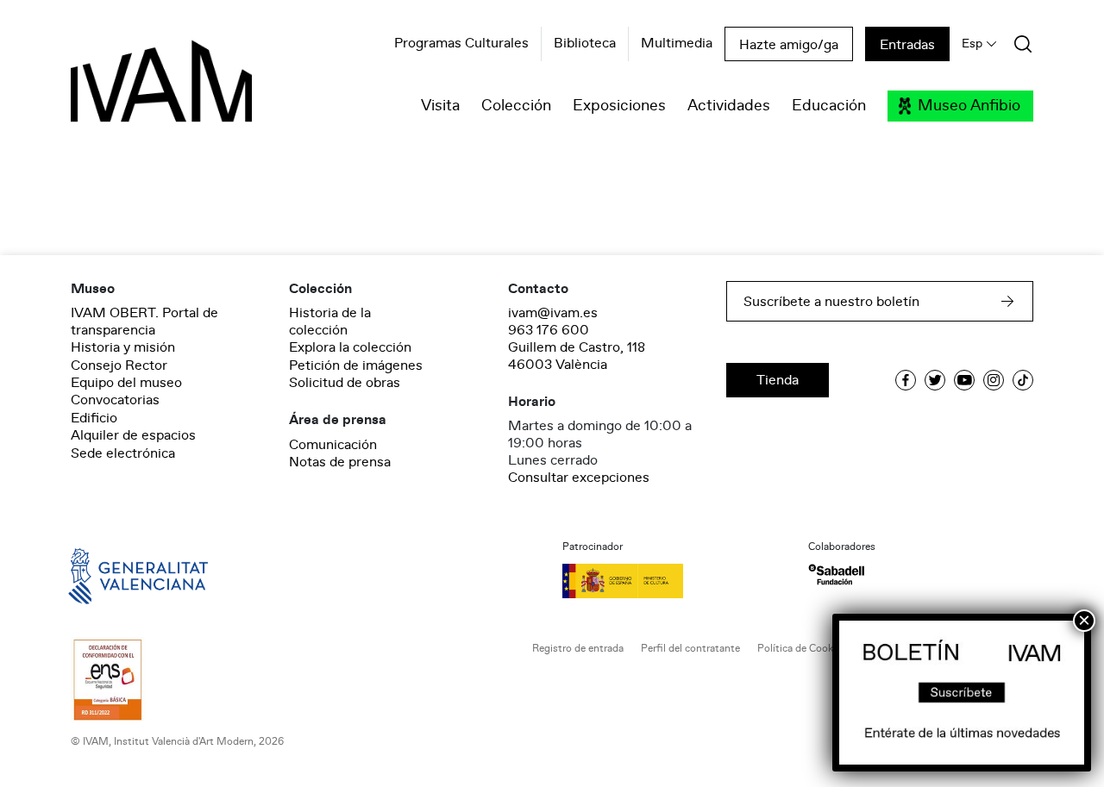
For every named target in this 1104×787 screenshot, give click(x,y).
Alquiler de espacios (133, 435)
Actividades (728, 106)
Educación (829, 106)
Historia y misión (123, 347)
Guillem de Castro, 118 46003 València (576, 356)
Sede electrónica (123, 453)
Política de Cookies (801, 648)
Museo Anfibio (969, 106)
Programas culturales (461, 44)
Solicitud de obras (344, 382)
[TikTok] (1023, 380)
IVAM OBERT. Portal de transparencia (144, 321)
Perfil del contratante (690, 648)
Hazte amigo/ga (788, 44)
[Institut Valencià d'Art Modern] (131, 90)
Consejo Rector (119, 365)
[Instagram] (993, 380)
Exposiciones (619, 106)
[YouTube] (964, 380)
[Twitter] (935, 380)
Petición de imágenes (356, 365)
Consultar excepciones (578, 477)
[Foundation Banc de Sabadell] (836, 574)
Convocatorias (115, 400)
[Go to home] (114, 575)
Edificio (94, 418)
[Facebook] (905, 380)
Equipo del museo (126, 382)
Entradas (907, 44)
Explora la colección (350, 347)
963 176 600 (548, 330)
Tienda (777, 380)
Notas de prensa (340, 462)
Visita (440, 106)
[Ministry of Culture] (674, 581)
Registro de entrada (578, 648)
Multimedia (676, 44)
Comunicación (333, 444)
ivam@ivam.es (553, 313)
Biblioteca (585, 44)
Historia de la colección (330, 321)
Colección (516, 106)
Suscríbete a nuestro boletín (831, 301)
